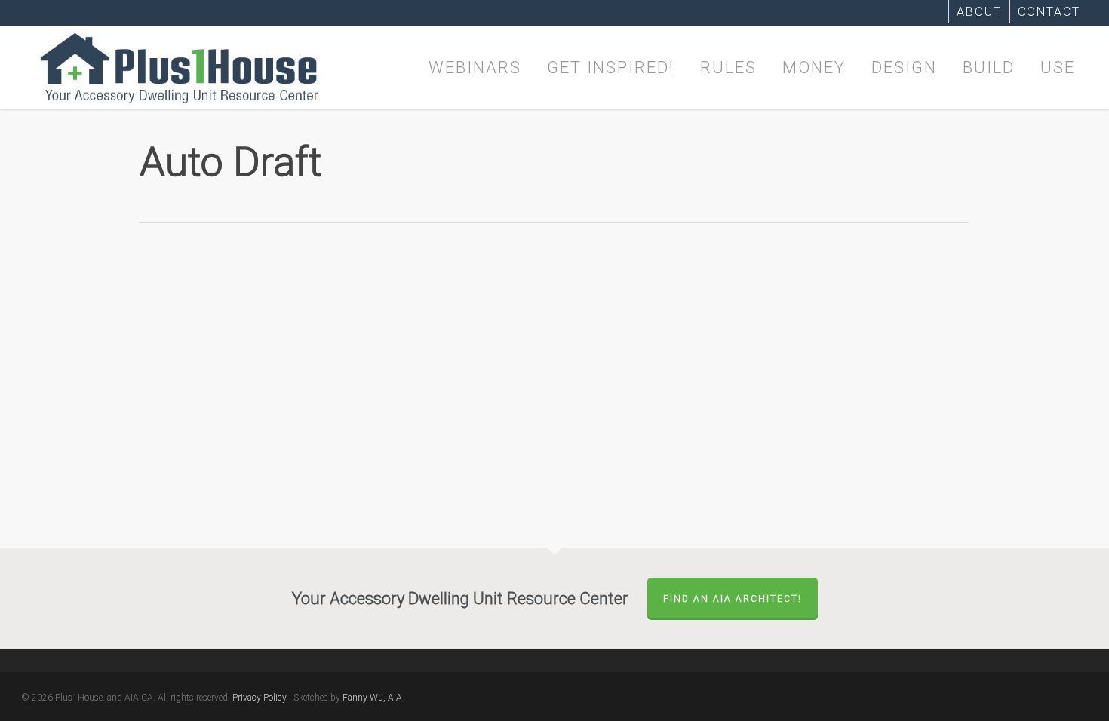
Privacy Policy (259, 697)
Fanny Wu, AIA (372, 697)
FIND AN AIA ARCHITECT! (732, 599)
